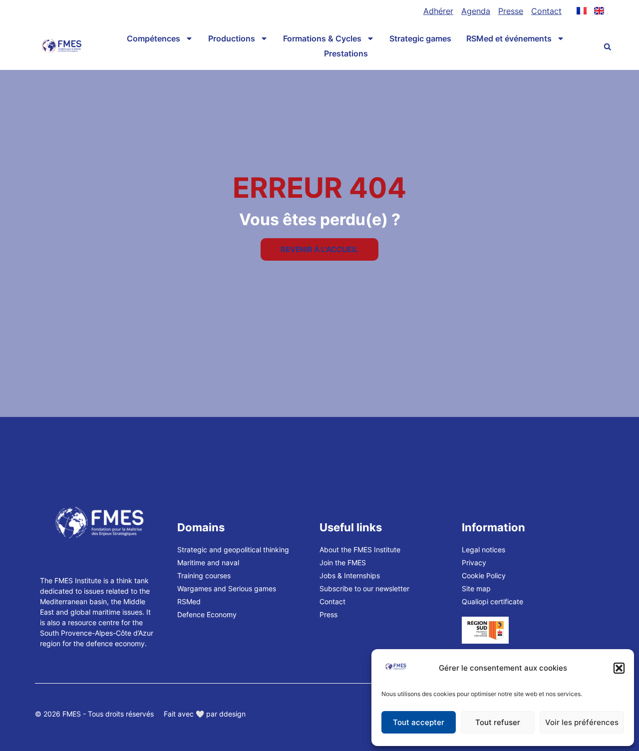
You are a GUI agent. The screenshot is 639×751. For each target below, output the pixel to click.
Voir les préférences (582, 722)
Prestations (346, 53)
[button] (619, 668)
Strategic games (420, 38)
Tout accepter (418, 722)
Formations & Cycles (322, 38)
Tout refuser (497, 722)
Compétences (153, 38)
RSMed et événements (509, 38)
